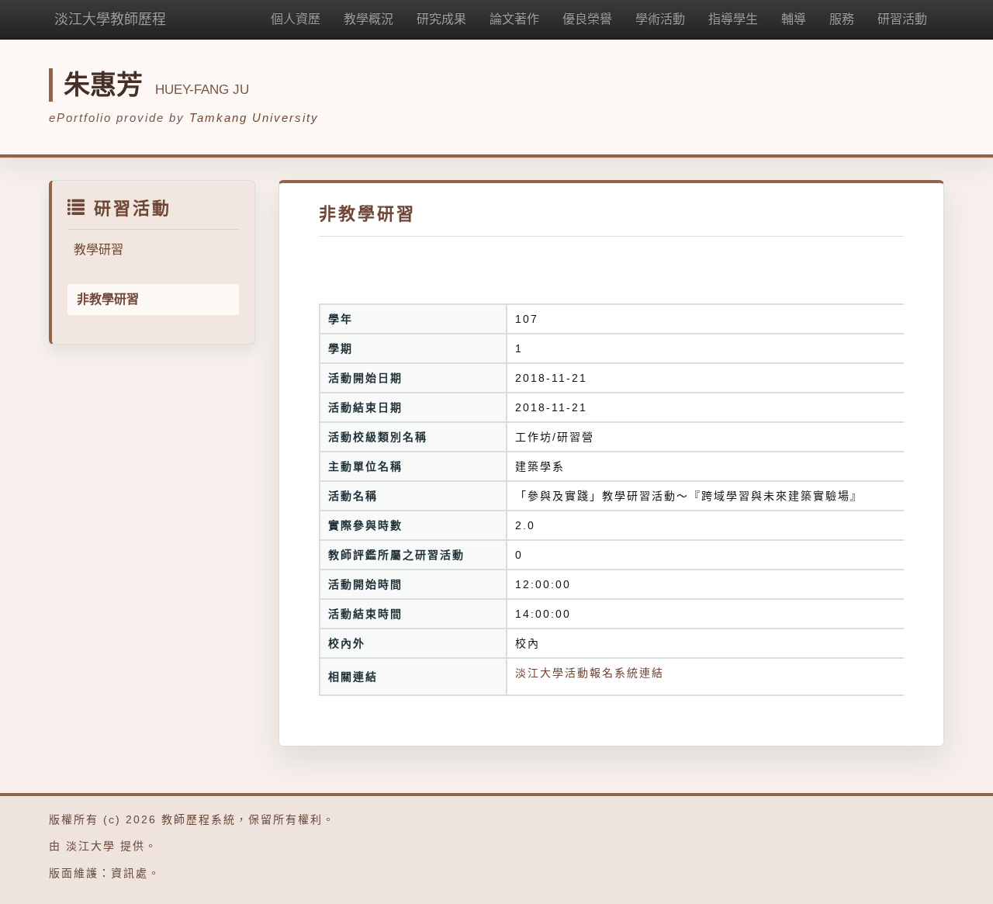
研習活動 (902, 19)
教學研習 (98, 249)
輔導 (793, 19)
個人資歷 (295, 19)
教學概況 (368, 19)
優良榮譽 (587, 19)
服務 (841, 19)
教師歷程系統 (198, 819)
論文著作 (514, 19)
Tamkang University (254, 117)
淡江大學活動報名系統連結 (589, 673)
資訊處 (129, 873)
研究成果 (441, 19)
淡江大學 (91, 846)
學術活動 (660, 19)
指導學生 (733, 19)
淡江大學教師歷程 (110, 19)
